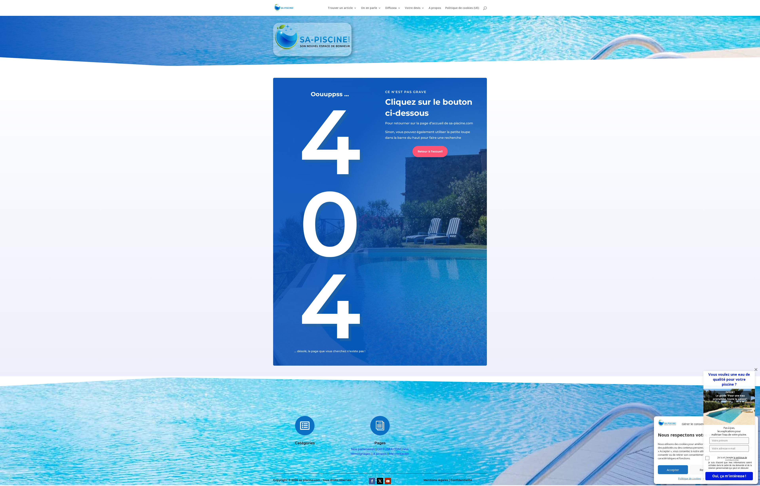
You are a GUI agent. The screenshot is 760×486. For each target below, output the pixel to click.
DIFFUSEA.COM (389, 449)
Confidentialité (461, 480)
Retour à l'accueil (430, 151)
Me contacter (399, 454)
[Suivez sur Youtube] (388, 481)
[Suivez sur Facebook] (372, 481)
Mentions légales (436, 480)
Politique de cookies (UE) (462, 8)
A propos (435, 8)
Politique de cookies (689, 478)
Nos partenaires (363, 449)
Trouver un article (340, 8)
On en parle (369, 8)
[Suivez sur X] (380, 481)
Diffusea (391, 8)
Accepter (673, 470)
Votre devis (412, 8)
